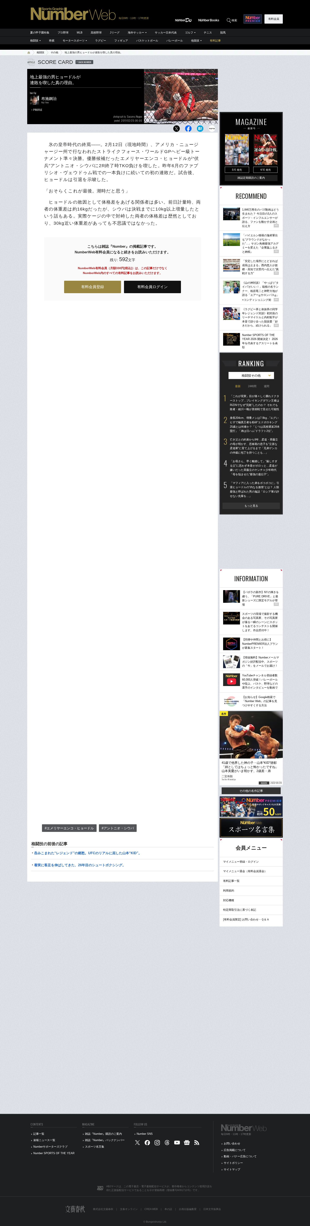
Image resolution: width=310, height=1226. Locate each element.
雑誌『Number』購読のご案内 (103, 1133)
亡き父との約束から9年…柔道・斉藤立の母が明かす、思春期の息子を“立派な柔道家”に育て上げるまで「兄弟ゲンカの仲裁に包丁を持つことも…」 (254, 446)
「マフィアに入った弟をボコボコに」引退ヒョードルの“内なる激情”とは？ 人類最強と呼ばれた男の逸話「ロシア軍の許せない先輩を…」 (254, 489)
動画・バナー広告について (240, 1156)
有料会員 (273, 18)
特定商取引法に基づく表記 (239, 909)
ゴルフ (189, 32)
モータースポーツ (74, 40)
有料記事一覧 (231, 880)
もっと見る (251, 505)
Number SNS (145, 1133)
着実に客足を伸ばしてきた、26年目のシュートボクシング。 (80, 865)
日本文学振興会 (212, 1209)
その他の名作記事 (251, 790)
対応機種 (228, 900)
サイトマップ (232, 1169)
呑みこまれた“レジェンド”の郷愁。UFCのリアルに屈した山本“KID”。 (88, 853)
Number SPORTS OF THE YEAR (53, 1153)
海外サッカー (136, 32)
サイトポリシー (233, 1162)
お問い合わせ (232, 1143)
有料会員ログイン (152, 287)
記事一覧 (38, 1133)
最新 (238, 386)
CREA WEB (151, 1209)
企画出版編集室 (188, 1209)
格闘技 (34, 40)
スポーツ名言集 (94, 1146)
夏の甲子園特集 (39, 32)
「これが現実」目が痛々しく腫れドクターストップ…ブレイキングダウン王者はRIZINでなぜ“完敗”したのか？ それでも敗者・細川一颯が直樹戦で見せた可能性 (254, 403)
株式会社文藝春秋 (103, 1209)
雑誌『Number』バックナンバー (105, 1140)
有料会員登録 (92, 287)
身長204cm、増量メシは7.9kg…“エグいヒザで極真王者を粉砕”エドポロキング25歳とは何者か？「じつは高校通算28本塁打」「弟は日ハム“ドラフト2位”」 (255, 424)
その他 (54, 52)
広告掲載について (235, 1150)
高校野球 (96, 32)
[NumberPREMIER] (253, 19)
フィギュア (121, 40)
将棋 (51, 40)
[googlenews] (186, 1143)
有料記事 (215, 40)
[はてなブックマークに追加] (200, 130)
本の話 (168, 1209)
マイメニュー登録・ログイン (241, 861)
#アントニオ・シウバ (118, 828)
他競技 (195, 40)
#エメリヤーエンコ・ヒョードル (69, 828)
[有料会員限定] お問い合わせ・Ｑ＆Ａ (246, 919)
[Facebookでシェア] (188, 130)
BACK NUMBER (85, 62)
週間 (266, 386)
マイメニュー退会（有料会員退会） (245, 871)
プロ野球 (63, 32)
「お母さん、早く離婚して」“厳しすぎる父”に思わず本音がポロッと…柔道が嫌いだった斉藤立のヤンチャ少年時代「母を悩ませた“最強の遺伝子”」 (253, 468)
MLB (79, 32)
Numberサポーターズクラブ (50, 1146)
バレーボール (174, 40)
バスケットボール (147, 40)
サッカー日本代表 (166, 32)
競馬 (223, 32)
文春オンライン (129, 1209)
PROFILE (37, 109)
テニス (208, 32)
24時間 (252, 386)
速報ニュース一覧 (44, 1140)
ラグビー (100, 40)
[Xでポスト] (176, 130)
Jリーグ (115, 32)
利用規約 (228, 890)
